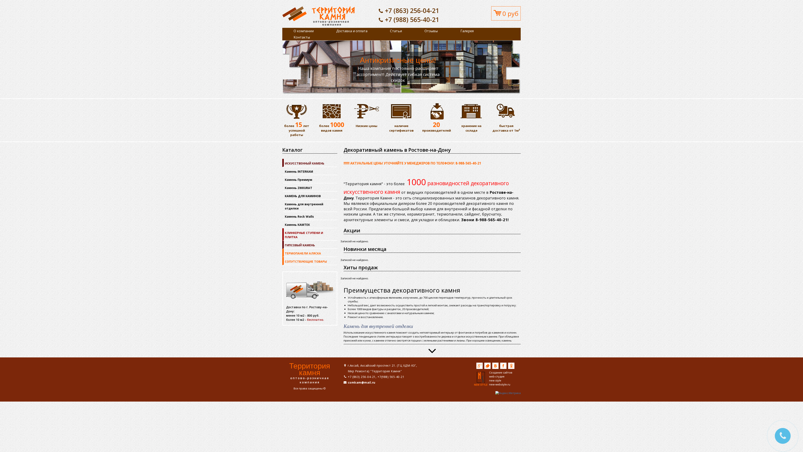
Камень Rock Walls (299, 216)
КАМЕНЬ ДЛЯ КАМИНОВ (303, 196)
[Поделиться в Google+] (479, 366)
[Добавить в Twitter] (487, 366)
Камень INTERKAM (299, 171)
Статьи (396, 31)
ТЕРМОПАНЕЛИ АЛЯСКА (303, 253)
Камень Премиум (298, 180)
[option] (401, 67)
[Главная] (318, 16)
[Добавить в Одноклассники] (511, 366)
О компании (304, 31)
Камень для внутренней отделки (304, 206)
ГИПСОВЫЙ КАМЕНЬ (300, 245)
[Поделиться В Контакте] (495, 366)
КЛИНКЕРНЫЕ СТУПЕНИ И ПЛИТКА (304, 235)
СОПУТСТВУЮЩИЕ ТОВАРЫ (306, 261)
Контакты (302, 37)
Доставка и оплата (351, 31)
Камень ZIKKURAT (298, 188)
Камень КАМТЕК (297, 225)
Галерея (467, 31)
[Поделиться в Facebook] (503, 366)
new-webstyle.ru (499, 384)
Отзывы (431, 31)
